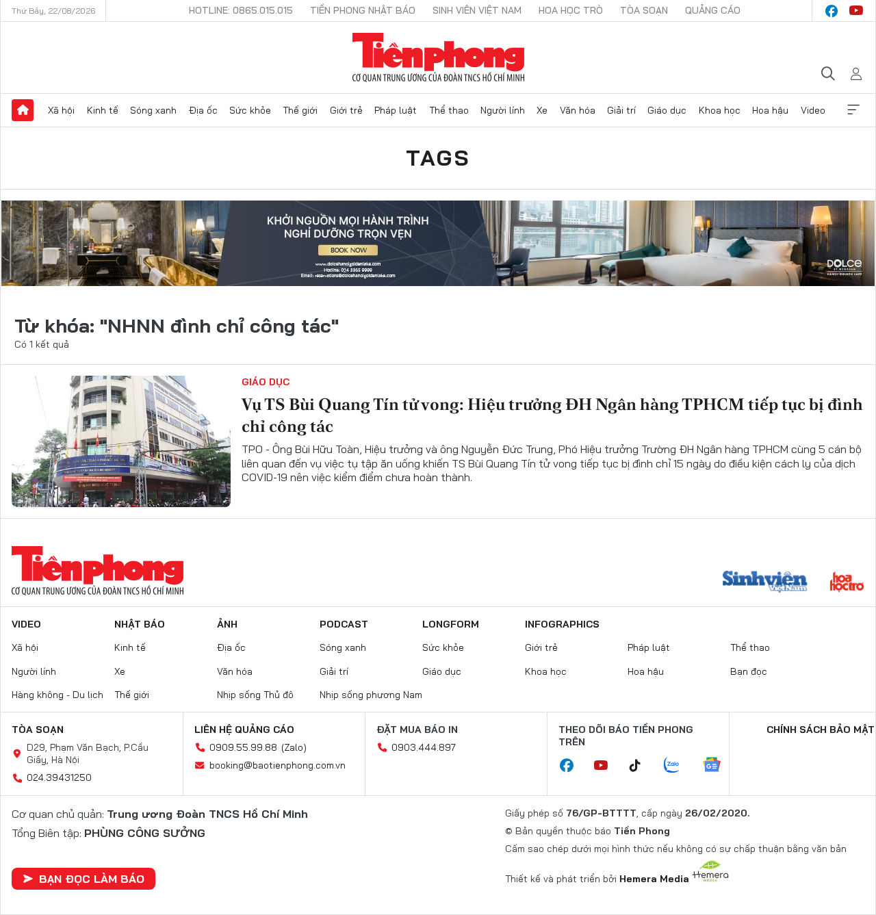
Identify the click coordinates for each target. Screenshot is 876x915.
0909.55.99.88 (243, 747)
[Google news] (718, 765)
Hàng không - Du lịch (57, 694)
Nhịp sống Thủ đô (255, 694)
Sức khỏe (250, 110)
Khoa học (719, 110)
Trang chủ (23, 110)
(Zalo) (294, 747)
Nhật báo (139, 624)
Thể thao (449, 110)
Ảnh (227, 624)
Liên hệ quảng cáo (244, 729)
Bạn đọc (748, 671)
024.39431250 (59, 777)
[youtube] (856, 11)
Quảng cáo (712, 10)
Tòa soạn (644, 10)
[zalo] (679, 765)
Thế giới (300, 110)
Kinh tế (102, 110)
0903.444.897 (423, 747)
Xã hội (61, 110)
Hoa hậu (770, 110)
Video (813, 110)
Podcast (344, 624)
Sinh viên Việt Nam (477, 10)
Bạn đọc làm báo (91, 879)
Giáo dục (666, 110)
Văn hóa (577, 110)
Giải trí (621, 110)
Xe (542, 110)
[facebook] (831, 11)
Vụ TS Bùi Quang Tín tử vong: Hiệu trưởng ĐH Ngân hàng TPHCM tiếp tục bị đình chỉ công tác (552, 415)
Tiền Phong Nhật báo (362, 10)
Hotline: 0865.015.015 (241, 10)
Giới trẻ (346, 110)
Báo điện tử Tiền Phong (438, 57)
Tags (438, 157)
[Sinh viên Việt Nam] (765, 583)
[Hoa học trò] (846, 583)
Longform (450, 624)
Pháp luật (395, 110)
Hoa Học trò (571, 10)
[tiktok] (642, 766)
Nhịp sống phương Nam (371, 694)
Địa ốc (203, 110)
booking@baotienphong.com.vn (277, 765)
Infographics (562, 624)
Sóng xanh (153, 110)
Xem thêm (853, 110)
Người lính (502, 110)
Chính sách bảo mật (820, 729)
